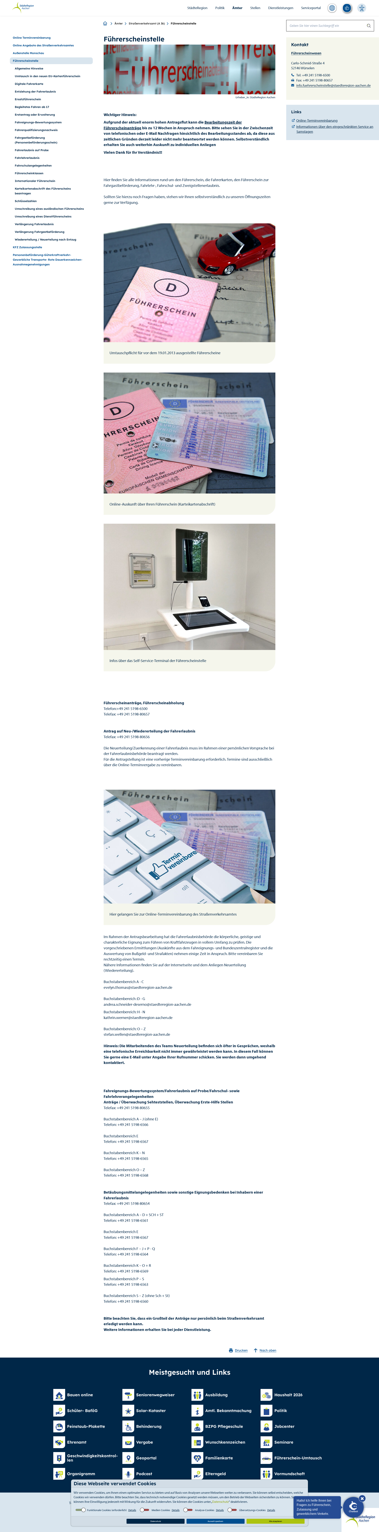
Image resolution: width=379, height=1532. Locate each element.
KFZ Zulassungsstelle (27, 247)
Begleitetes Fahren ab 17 (32, 107)
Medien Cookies (161, 1510)
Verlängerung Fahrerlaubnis (34, 224)
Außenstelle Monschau (28, 53)
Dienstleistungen (280, 8)
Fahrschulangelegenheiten (33, 165)
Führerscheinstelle (25, 61)
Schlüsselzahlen (26, 201)
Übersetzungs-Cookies (252, 1510)
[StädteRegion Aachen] (23, 7)
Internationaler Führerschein (35, 181)
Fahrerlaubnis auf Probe (32, 150)
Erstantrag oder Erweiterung (35, 114)
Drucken (241, 1350)
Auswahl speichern (215, 1521)
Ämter (237, 8)
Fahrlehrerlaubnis (27, 158)
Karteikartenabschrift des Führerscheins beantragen (43, 191)
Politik (219, 8)
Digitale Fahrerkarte (29, 84)
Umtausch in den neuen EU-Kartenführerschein (47, 76)
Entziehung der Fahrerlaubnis (35, 91)
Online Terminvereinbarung (32, 37)
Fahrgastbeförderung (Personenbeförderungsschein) (36, 140)
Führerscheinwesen (306, 53)
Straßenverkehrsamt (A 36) (147, 23)
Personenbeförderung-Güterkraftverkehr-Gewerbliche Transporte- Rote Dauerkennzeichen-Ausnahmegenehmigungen (47, 259)
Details (132, 1510)
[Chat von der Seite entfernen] (362, 1498)
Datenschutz (220, 1502)
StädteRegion (197, 8)
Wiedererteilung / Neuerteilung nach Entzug (45, 239)
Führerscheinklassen (29, 173)
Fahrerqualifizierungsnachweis (36, 130)
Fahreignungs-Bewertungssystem (38, 122)
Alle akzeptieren (275, 1521)
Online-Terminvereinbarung (317, 120)
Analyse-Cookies (204, 1510)
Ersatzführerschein (28, 99)
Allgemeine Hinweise (29, 68)
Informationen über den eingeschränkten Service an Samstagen (334, 129)
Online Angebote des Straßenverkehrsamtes (43, 45)
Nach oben (268, 1350)
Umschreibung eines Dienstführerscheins (43, 216)
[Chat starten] (353, 1507)
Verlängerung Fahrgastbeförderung (39, 232)
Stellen (255, 8)
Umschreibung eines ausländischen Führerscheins (49, 209)
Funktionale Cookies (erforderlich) (107, 1510)
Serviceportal (311, 8)
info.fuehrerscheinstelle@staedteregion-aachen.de (333, 85)
